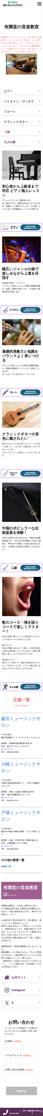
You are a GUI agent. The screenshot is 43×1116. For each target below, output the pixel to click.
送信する (21, 1091)
